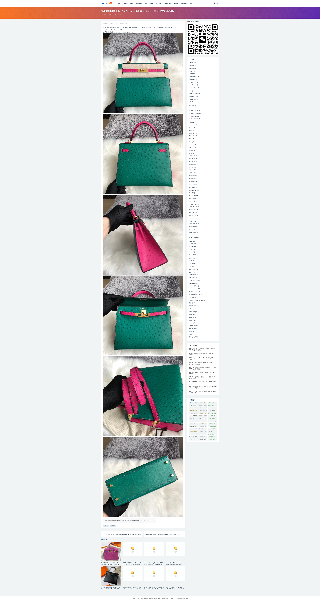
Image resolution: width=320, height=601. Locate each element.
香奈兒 (192, 3)
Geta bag (191, 128)
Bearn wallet (192, 68)
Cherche (191, 263)
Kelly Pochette (192, 226)
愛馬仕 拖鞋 (192, 269)
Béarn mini (191, 65)
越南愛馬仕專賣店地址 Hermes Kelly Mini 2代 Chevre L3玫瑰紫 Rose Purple (132, 564)
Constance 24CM (193, 113)
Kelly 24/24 (192, 187)
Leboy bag (191, 322)
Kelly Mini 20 (192, 223)
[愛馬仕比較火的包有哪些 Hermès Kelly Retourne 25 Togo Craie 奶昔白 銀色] (132, 576)
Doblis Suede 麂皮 (193, 283)
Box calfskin (192, 277)
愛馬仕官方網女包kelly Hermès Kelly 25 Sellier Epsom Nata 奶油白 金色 (175, 589)
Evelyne (191, 122)
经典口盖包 (192, 337)
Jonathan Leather (193, 289)
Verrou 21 (191, 255)
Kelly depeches (192, 190)
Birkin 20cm (192, 73)
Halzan (190, 130)
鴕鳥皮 (190, 308)
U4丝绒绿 (113, 525)
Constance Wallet (193, 119)
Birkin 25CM (192, 76)
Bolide (190, 91)
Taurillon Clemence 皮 (194, 294)
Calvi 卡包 (191, 105)
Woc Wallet (192, 328)
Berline (190, 260)
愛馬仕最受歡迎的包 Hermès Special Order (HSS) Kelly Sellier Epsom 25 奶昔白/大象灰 (154, 589)
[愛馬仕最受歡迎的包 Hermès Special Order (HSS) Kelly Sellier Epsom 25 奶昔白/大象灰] (154, 576)
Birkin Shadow (192, 87)
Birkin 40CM (192, 85)
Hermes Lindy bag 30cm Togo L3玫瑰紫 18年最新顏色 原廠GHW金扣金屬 (153, 564)
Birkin (190, 71)
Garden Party (192, 125)
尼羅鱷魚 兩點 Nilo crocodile (196, 300)
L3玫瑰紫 (106, 525)
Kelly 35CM (192, 164)
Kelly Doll (191, 178)
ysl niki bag (191, 317)
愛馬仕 (190, 258)
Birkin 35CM (192, 82)
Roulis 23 (191, 246)
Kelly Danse (192, 175)
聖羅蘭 (190, 314)
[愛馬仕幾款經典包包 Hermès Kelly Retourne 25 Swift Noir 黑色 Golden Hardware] (111, 576)
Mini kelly (191, 221)
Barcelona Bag (192, 206)
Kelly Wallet (192, 184)
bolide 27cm (192, 99)
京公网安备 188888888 (182, 598)
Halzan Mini (192, 138)
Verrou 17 (191, 252)
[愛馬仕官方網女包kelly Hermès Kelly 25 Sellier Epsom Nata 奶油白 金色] (175, 576)
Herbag (190, 142)
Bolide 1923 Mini (193, 93)
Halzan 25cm (192, 133)
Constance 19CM (193, 110)
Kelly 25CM (103, 14)
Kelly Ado (191, 170)
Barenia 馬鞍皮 (192, 274)
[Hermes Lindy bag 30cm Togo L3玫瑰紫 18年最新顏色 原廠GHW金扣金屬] (154, 551)
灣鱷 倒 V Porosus (193, 303)
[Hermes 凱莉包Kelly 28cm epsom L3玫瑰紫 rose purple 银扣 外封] (175, 551)
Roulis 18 (191, 243)
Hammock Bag (192, 209)
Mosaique (191, 229)
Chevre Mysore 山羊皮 (194, 280)
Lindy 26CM (192, 195)
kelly (115, 23)
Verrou (190, 249)
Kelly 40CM (192, 167)
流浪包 (190, 331)
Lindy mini (191, 201)
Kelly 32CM (192, 161)
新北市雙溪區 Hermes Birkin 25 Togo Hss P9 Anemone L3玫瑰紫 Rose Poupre (110, 564)
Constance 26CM (193, 116)
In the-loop (191, 145)
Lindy (190, 193)
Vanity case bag (193, 325)
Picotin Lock (192, 232)
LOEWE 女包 (192, 212)
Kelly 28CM (192, 158)
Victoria (191, 266)
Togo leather (192, 297)
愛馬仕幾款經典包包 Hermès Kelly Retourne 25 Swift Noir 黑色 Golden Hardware (111, 589)
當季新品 (191, 334)
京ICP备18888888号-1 (171, 598)
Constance (191, 108)
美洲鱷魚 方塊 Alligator (195, 305)
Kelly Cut (191, 172)
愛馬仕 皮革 (192, 272)
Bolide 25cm (192, 96)
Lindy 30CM (192, 198)
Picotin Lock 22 (193, 238)
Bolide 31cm (192, 102)
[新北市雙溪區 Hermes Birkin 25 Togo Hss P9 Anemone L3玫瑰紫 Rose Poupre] (111, 551)
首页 (120, 3)
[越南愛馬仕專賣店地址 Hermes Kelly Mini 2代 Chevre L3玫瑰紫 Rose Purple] (132, 551)
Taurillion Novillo (193, 291)
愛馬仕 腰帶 (192, 312)
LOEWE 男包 (192, 215)
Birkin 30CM (192, 79)
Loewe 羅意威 (192, 204)
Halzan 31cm (192, 136)
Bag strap (191, 62)
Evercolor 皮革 (192, 286)
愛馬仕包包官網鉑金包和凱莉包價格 (149, 598)
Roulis (190, 241)
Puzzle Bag (191, 218)
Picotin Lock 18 (193, 235)
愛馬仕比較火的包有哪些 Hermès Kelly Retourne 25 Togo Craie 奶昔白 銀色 (132, 589)
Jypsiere (191, 150)
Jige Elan (191, 147)
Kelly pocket (192, 181)
